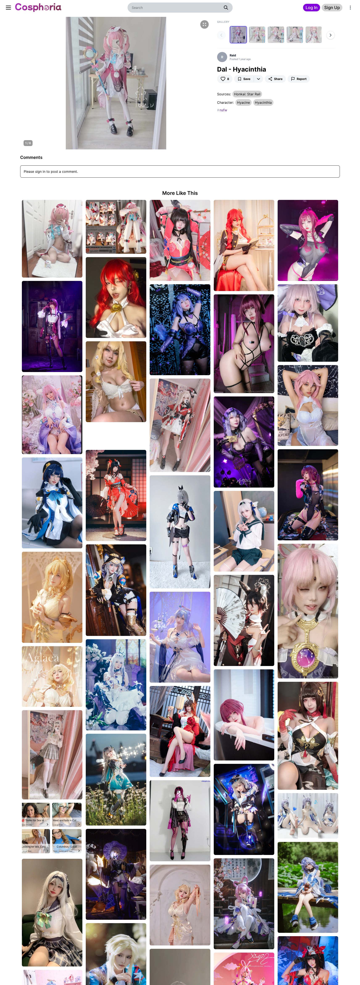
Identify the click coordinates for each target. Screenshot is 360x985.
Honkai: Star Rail (247, 94)
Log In (312, 7)
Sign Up (332, 7)
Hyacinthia (263, 102)
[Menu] (350, 7)
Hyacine (243, 102)
